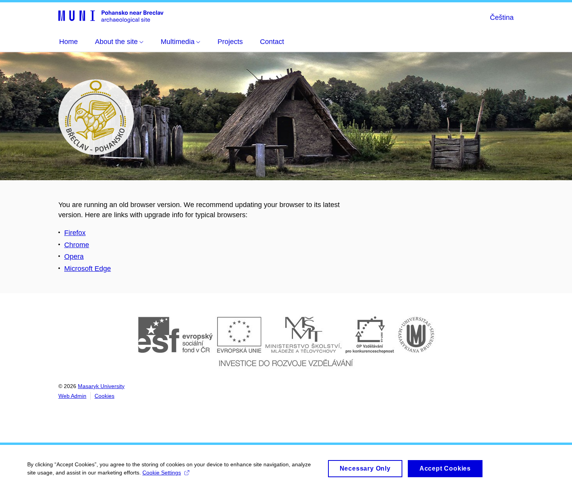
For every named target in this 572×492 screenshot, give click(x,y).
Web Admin (72, 396)
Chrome (76, 245)
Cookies (104, 396)
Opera (74, 256)
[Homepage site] (110, 16)
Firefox (75, 233)
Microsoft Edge (87, 268)
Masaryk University (101, 386)
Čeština (502, 17)
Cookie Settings (161, 472)
